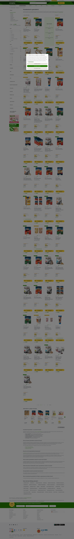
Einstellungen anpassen (37, 63)
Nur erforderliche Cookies (37, 68)
